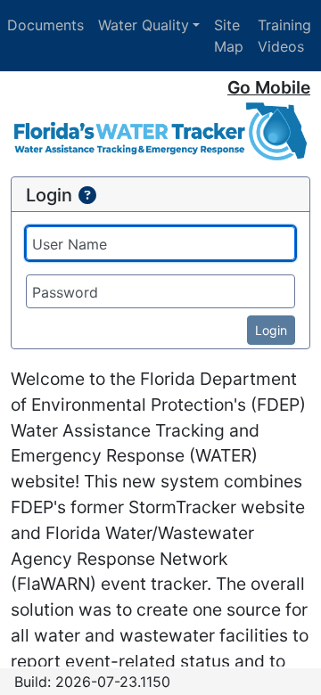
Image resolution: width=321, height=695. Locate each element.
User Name (69, 244)
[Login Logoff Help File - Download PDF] (87, 195)
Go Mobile (268, 87)
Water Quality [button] (143, 25)
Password (65, 292)
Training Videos (284, 35)
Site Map (228, 35)
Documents (45, 25)
